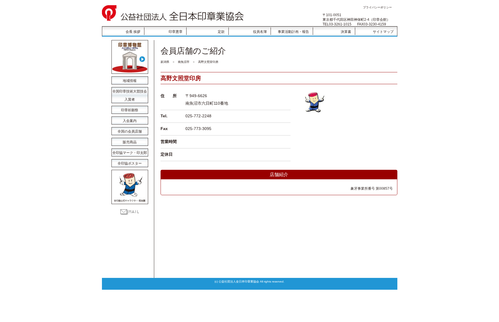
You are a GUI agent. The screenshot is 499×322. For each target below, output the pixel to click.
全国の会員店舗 (130, 131)
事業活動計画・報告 (293, 32)
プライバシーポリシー (377, 7)
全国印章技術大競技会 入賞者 (129, 92)
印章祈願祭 (129, 110)
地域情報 (130, 81)
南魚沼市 (183, 61)
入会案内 (130, 121)
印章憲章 (176, 32)
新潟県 (165, 61)
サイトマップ (383, 32)
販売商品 (130, 142)
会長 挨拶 (133, 32)
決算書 (346, 32)
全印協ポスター (130, 163)
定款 (221, 32)
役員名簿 (260, 32)
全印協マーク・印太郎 (129, 153)
